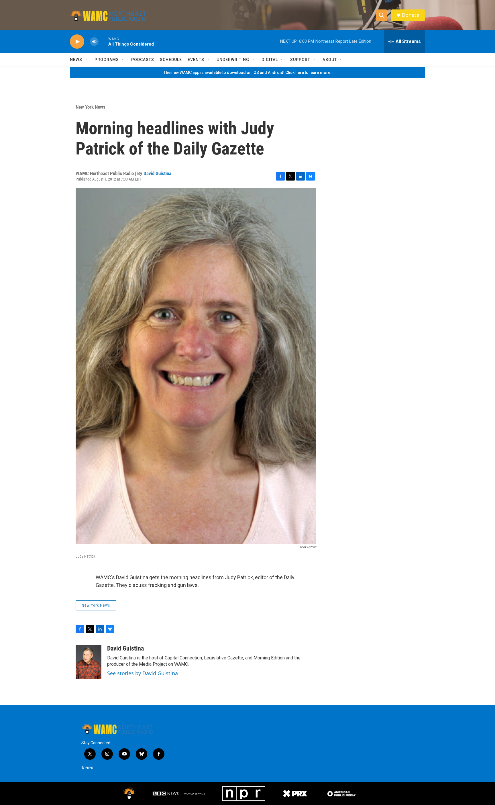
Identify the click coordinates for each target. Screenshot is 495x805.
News (76, 59)
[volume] (94, 41)
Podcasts (142, 59)
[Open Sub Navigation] (86, 59)
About (330, 59)
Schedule (171, 59)
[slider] (103, 41)
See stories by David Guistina (142, 673)
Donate (410, 15)
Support (300, 59)
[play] (77, 41)
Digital (270, 59)
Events (196, 59)
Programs (107, 59)
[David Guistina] (88, 662)
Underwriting (233, 59)
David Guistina (157, 173)
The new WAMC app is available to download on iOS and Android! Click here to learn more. (247, 72)
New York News (90, 107)
